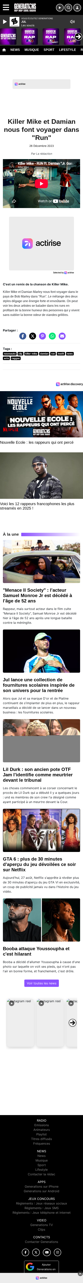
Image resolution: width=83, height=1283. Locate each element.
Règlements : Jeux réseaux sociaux (41, 1203)
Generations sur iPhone (41, 1186)
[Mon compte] (77, 8)
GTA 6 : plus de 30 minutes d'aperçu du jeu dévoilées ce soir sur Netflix (39, 864)
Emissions (41, 1125)
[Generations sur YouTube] (47, 1252)
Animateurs (41, 1130)
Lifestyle (67, 49)
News (15, 49)
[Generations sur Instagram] (57, 1252)
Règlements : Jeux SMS (42, 1208)
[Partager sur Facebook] (21, 338)
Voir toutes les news (41, 983)
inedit (61, 353)
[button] (20, 1023)
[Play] (5, 21)
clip (20, 353)
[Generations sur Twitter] (36, 1252)
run (53, 353)
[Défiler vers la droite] (72, 1023)
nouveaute (10, 353)
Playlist (41, 1134)
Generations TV (41, 1225)
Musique (32, 49)
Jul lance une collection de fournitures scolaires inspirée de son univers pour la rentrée (39, 685)
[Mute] (72, 22)
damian (44, 353)
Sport (49, 49)
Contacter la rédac (41, 1174)
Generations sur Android (41, 1191)
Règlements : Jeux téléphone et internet (42, 1212)
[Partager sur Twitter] (31, 338)
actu (6, 358)
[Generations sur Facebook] (25, 1252)
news (70, 353)
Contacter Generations (41, 1242)
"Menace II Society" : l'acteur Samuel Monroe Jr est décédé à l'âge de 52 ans (37, 595)
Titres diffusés (41, 1139)
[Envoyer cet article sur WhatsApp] (51, 338)
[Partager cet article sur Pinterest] (41, 338)
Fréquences (41, 1143)
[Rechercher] (68, 8)
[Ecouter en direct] (60, 8)
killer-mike (31, 353)
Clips (41, 1229)
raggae (16, 358)
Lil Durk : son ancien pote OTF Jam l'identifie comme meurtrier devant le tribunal (38, 775)
